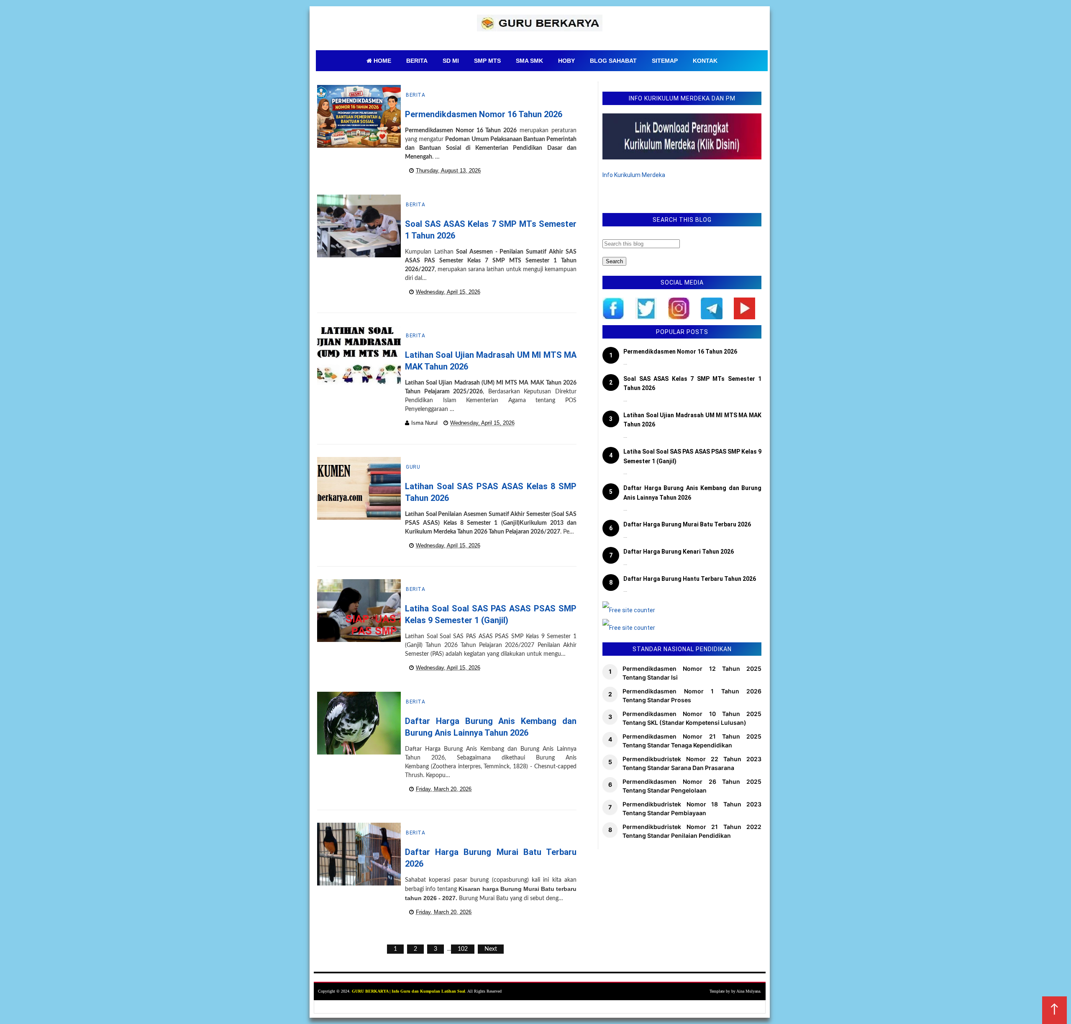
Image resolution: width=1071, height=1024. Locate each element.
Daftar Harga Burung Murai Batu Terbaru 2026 (687, 524)
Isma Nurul (424, 423)
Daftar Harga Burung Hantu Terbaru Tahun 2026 (689, 578)
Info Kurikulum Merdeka (633, 175)
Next (490, 949)
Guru (413, 467)
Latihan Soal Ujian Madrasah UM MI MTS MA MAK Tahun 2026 (692, 420)
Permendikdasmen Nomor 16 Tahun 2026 (483, 114)
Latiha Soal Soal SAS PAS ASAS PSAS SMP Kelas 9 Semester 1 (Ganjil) (692, 456)
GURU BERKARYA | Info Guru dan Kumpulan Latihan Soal (408, 991)
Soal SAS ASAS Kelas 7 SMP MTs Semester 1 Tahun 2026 (692, 383)
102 (463, 949)
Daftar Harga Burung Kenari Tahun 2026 (678, 551)
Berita (415, 95)
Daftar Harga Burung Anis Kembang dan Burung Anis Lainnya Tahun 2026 (692, 492)
